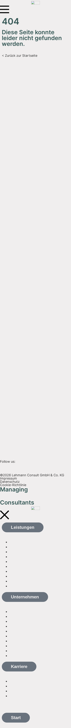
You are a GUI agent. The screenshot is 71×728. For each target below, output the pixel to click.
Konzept (15, 547)
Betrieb (14, 557)
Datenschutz (10, 482)
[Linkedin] (4, 467)
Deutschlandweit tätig (26, 616)
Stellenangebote (21, 686)
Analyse (15, 542)
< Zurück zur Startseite (19, 55)
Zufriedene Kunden (23, 621)
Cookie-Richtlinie (13, 485)
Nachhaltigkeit (20, 561)
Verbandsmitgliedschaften (29, 631)
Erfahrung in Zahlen (24, 611)
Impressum (8, 478)
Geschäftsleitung (22, 626)
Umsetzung (18, 552)
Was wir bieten (20, 681)
